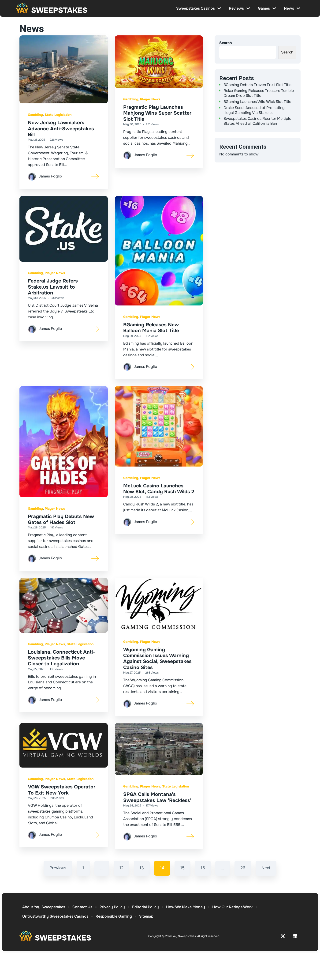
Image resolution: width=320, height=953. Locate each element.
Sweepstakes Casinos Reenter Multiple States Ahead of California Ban (257, 121)
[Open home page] (51, 8)
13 (142, 867)
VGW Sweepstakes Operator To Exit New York (61, 790)
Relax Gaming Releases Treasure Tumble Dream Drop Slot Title (258, 93)
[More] (95, 177)
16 (203, 867)
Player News (150, 99)
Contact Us (82, 906)
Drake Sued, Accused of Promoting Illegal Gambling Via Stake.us (254, 110)
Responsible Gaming (114, 916)
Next (266, 867)
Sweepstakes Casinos (195, 8)
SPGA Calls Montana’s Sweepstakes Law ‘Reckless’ (157, 797)
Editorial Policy (145, 906)
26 (242, 867)
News (289, 8)
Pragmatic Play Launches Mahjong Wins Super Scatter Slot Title (157, 113)
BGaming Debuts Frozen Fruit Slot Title (257, 85)
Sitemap (146, 916)
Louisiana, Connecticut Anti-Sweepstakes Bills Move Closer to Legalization (61, 658)
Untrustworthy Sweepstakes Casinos (55, 916)
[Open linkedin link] (295, 936)
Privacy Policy (112, 906)
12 (121, 867)
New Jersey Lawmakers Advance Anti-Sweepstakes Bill (61, 128)
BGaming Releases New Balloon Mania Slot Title (151, 328)
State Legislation (58, 115)
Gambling (35, 115)
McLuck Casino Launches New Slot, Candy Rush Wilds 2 (158, 489)
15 (182, 867)
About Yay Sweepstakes (43, 906)
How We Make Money (185, 906)
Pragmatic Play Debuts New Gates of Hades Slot (61, 519)
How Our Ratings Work (232, 906)
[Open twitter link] (282, 936)
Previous (57, 867)
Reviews (236, 8)
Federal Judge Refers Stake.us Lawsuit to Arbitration (53, 287)
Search (225, 42)
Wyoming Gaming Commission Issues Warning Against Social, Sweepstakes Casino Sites (157, 658)
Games (264, 8)
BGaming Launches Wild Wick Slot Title (257, 101)
